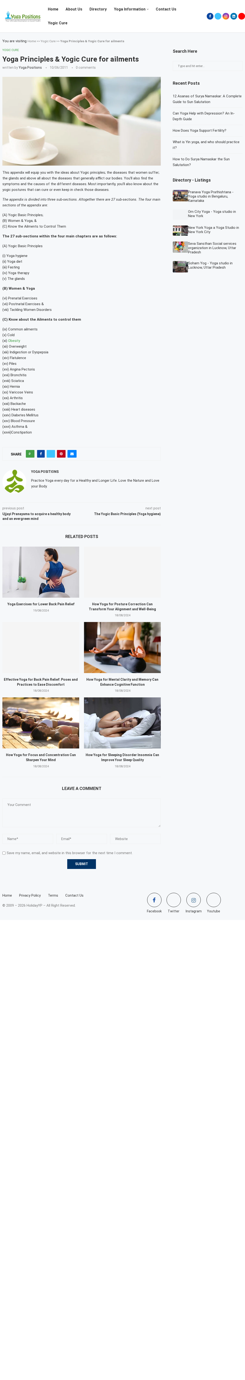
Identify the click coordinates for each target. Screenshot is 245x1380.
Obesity (14, 341)
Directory (98, 9)
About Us (74, 9)
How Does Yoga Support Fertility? (199, 130)
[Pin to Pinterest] (61, 454)
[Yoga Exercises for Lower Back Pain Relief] (40, 572)
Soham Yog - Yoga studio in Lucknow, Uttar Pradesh (210, 265)
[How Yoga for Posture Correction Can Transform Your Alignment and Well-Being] (122, 572)
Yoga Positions (30, 67)
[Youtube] (241, 16)
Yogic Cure (57, 23)
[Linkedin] (233, 16)
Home (53, 9)
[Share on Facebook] (41, 454)
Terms (53, 895)
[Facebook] (210, 16)
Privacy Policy (30, 895)
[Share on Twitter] (51, 454)
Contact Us (166, 9)
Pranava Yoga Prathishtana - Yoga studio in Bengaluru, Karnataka (211, 196)
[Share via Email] (72, 454)
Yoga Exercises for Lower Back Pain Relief (40, 604)
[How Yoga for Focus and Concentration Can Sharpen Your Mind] (40, 722)
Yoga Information (129, 9)
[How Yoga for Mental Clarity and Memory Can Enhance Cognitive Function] (122, 647)
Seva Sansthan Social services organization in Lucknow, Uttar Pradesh (212, 247)
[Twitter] (218, 16)
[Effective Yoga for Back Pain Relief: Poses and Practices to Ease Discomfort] (40, 647)
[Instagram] (226, 16)
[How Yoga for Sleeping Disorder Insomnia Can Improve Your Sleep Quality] (122, 722)
